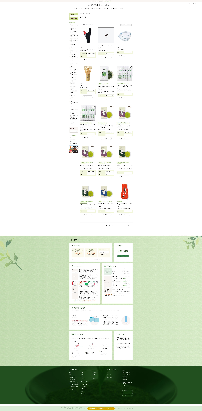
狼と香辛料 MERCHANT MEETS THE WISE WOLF (74, 118)
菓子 (71, 99)
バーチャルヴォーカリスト (74, 116)
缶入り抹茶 (72, 48)
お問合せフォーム (122, 256)
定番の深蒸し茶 (73, 28)
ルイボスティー (73, 82)
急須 (71, 107)
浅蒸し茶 (71, 89)
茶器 (70, 106)
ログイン (126, 395)
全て (81, 21)
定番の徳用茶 (72, 54)
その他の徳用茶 (73, 56)
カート (126, 393)
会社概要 (123, 385)
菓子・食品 (72, 98)
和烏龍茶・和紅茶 (73, 90)
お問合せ (121, 8)
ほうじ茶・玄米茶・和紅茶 (74, 39)
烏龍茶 (71, 80)
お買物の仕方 (124, 379)
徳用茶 (71, 53)
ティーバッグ (72, 93)
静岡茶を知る (124, 376)
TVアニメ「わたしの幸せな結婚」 (74, 122)
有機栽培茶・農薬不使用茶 (74, 41)
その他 (71, 92)
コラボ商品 (72, 113)
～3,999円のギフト (73, 70)
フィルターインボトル (74, 109)
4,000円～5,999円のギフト (74, 73)
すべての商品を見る (78, 8)
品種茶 (71, 42)
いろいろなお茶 (73, 34)
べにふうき (72, 60)
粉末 (70, 141)
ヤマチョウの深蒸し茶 (126, 374)
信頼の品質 (86, 8)
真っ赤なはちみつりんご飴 (74, 103)
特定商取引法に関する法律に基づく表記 (127, 383)
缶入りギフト (72, 67)
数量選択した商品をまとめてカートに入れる (101, 409)
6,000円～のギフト (73, 74)
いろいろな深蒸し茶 (73, 31)
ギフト (71, 64)
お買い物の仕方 (114, 8)
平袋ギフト (72, 66)
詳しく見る (86, 59)
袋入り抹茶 (72, 50)
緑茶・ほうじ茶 (73, 79)
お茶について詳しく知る (96, 8)
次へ (128, 225)
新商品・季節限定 (73, 143)
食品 (71, 101)
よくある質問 (105, 8)
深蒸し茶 (71, 26)
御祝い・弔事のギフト (74, 69)
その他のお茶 (72, 44)
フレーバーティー (73, 77)
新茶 (70, 24)
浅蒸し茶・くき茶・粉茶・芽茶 (74, 36)
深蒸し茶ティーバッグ (74, 29)
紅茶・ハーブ (72, 83)
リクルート (124, 387)
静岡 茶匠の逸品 (73, 86)
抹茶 (70, 47)
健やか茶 (71, 58)
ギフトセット (72, 95)
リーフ (71, 137)
